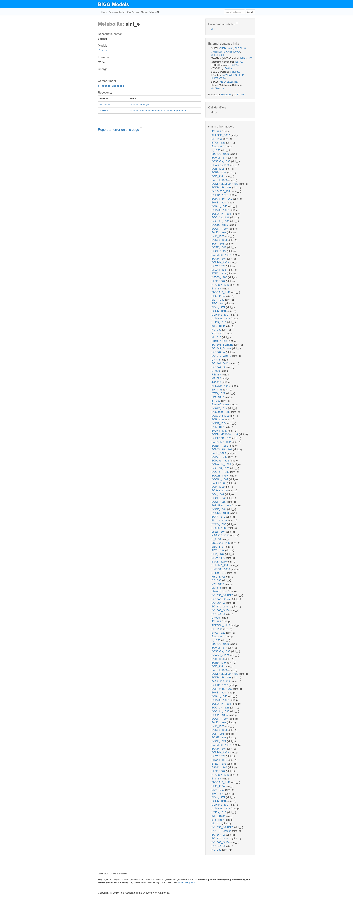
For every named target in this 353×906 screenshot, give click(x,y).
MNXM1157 (246, 58)
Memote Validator (149, 11)
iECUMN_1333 (220, 262)
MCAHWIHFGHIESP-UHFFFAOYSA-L (227, 76)
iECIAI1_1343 (219, 206)
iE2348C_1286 (220, 153)
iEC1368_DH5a (220, 363)
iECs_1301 (218, 243)
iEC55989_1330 (221, 161)
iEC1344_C (218, 367)
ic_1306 (216, 150)
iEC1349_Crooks (221, 348)
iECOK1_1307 (220, 228)
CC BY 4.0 (238, 94)
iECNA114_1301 (221, 213)
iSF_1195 (217, 138)
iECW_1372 (218, 266)
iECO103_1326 (220, 217)
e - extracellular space (111, 85)
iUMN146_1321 (220, 314)
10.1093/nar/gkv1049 (186, 882)
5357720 (239, 61)
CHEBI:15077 (226, 48)
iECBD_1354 (219, 172)
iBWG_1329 (218, 142)
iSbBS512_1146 (221, 292)
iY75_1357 (218, 333)
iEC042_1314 (219, 157)
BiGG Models (113, 4)
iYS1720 (216, 378)
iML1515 (216, 337)
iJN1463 (216, 374)
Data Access (133, 11)
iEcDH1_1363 (219, 180)
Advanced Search (117, 11)
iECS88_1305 (219, 239)
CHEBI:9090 (217, 55)
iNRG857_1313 (220, 284)
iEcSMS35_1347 (221, 255)
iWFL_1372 (218, 325)
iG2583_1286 (219, 277)
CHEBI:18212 (242, 48)
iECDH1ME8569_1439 (225, 183)
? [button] (140, 129)
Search (250, 11)
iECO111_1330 (220, 221)
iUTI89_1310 (219, 322)
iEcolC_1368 (219, 232)
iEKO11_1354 (219, 269)
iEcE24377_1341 (221, 191)
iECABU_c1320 (220, 165)
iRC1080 (216, 329)
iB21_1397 (218, 146)
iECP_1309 (218, 236)
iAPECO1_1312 (221, 135)
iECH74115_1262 (222, 198)
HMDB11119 (217, 88)
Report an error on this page (119, 129)
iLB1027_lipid (219, 341)
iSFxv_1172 (218, 307)
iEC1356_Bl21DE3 (222, 344)
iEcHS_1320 (219, 202)
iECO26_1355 (220, 224)
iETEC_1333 (219, 273)
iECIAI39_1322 (220, 210)
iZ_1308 (103, 50)
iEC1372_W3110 (221, 355)
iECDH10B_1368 (221, 187)
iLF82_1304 (218, 281)
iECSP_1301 (219, 258)
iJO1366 (216, 131)
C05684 (235, 65)
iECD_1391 (218, 176)
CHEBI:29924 (233, 51)
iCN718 (216, 359)
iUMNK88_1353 (221, 318)
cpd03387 (235, 71)
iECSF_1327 (219, 251)
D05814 (228, 68)
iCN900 (216, 370)
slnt (213, 29)
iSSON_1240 (219, 311)
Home (104, 11)
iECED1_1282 (220, 195)
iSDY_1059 (218, 299)
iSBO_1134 (218, 296)
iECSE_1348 (219, 247)
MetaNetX (226, 94)
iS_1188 (216, 288)
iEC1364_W (218, 352)
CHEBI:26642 (218, 51)
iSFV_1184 (218, 303)
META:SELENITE (229, 81)
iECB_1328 (218, 168)
